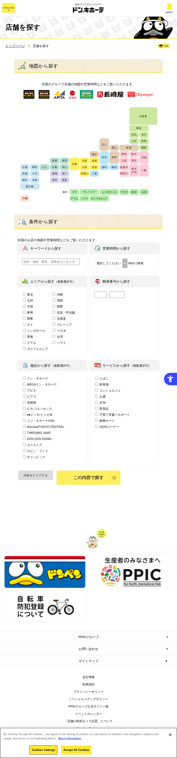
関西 (60, 306)
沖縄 (60, 294)
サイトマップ (88, 661)
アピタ (31, 390)
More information (69, 738)
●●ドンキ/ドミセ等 (39, 414)
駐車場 (104, 384)
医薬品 (104, 408)
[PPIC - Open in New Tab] (132, 585)
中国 (30, 306)
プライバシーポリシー (88, 691)
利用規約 (88, 684)
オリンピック (36, 457)
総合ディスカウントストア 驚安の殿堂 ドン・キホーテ (88, 8)
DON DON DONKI (39, 439)
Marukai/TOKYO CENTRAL (45, 426)
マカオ (61, 330)
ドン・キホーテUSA (40, 420)
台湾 (60, 336)
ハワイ (61, 342)
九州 (30, 300)
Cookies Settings (43, 750)
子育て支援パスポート (115, 414)
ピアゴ (31, 396)
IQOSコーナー (109, 426)
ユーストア (34, 445)
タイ (30, 324)
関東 (30, 318)
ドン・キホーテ (37, 378)
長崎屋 (31, 402)
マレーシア (64, 324)
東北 (30, 294)
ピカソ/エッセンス (39, 408)
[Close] (170, 734)
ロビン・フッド (37, 451)
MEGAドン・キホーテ (42, 384)
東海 (30, 312)
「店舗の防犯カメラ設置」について (88, 721)
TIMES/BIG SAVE (39, 433)
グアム (31, 342)
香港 (30, 336)
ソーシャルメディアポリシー (88, 699)
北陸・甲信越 (66, 312)
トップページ (15, 46)
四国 (60, 300)
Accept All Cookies (76, 750)
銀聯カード (107, 420)
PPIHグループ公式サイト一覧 (88, 706)
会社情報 (88, 677)
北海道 (61, 318)
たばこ (104, 378)
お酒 (103, 396)
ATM (103, 402)
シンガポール (36, 330)
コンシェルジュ (110, 390)
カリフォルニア (37, 348)
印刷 (166, 46)
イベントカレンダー (88, 713)
